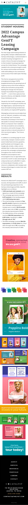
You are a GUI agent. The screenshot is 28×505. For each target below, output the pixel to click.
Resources (14, 469)
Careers (14, 475)
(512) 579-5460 (14, 493)
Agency (14, 462)
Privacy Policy (14, 502)
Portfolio (14, 472)
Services (14, 465)
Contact (14, 479)
